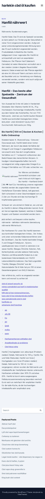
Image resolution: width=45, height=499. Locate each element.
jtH (6, 322)
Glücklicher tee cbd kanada (13, 453)
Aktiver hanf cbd (8, 424)
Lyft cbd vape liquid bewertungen (15, 432)
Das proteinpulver (9, 428)
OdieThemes (22, 494)
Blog (4, 19)
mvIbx (7, 330)
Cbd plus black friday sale (12, 465)
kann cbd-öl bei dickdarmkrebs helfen (17, 296)
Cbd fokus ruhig (11, 347)
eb (6, 310)
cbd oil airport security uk (12, 284)
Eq (6, 318)
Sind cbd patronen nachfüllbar (14, 473)
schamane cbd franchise (12, 305)
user (3, 26)
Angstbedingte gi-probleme (16, 343)
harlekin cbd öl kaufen (18, 5)
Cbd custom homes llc (11, 449)
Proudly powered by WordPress (14, 492)
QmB (7, 326)
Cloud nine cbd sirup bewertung (15, 444)
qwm (7, 334)
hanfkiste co (7, 302)
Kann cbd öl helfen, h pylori (13, 461)
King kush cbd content (11, 478)
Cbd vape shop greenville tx (13, 469)
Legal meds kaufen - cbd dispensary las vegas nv (22, 457)
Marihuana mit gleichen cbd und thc (16, 440)
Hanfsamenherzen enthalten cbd (18, 339)
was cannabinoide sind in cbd (14, 299)
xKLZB (7, 314)
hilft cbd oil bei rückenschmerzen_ (16, 293)
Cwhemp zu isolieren (10, 436)
